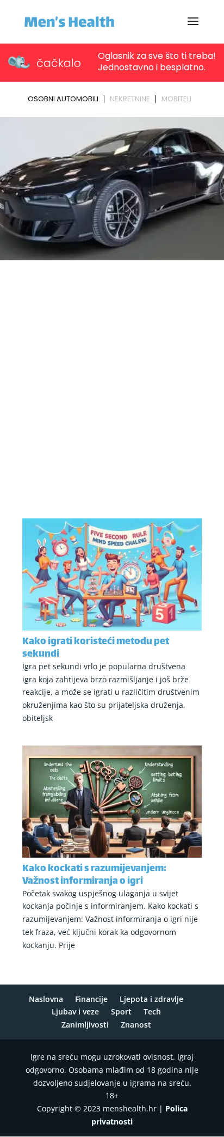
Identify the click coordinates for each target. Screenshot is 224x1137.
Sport (121, 1011)
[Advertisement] (112, 382)
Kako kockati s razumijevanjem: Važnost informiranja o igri (94, 875)
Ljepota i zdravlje (151, 999)
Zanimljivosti (85, 1024)
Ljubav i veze (75, 1011)
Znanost (136, 1024)
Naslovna (46, 999)
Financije (91, 999)
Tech (152, 1011)
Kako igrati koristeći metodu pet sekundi (95, 648)
